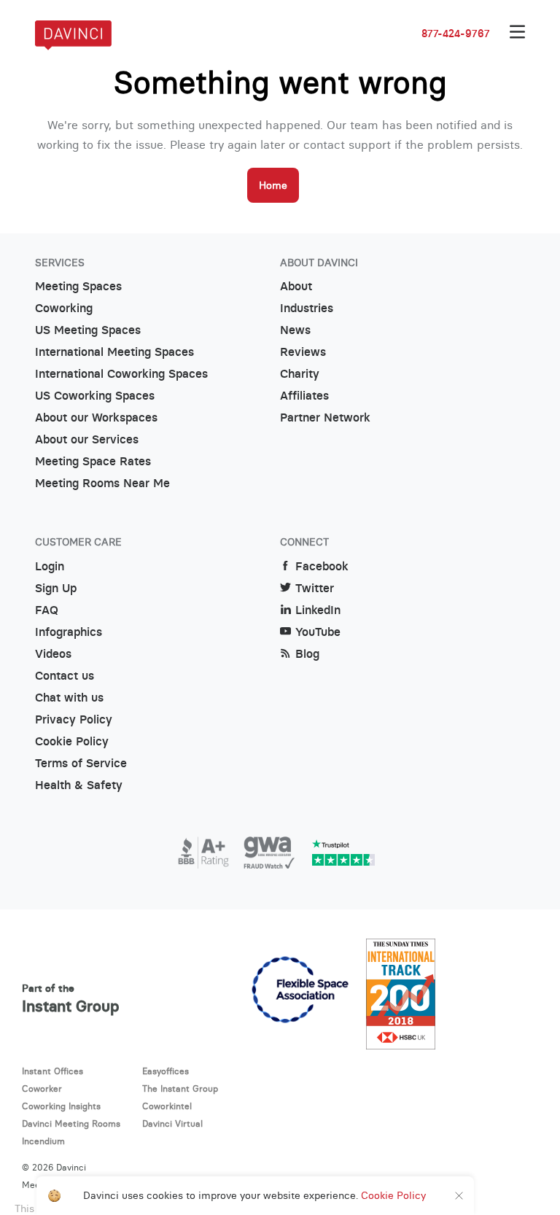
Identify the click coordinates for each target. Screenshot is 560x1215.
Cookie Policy (72, 741)
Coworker (42, 1088)
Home (273, 185)
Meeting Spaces (78, 286)
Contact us (64, 676)
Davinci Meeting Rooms (71, 1123)
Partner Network (325, 417)
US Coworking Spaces (95, 396)
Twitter (314, 588)
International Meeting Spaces (114, 352)
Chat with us (69, 697)
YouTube (318, 632)
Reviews (303, 352)
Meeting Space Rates (93, 461)
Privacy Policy (73, 719)
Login (49, 566)
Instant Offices (52, 1070)
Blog (307, 654)
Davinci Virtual (172, 1123)
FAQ (46, 610)
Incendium (43, 1141)
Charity (299, 374)
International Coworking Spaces (121, 374)
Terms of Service (81, 763)
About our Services (87, 439)
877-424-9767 (455, 33)
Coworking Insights (61, 1106)
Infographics (68, 632)
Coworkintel (167, 1106)
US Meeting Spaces (88, 330)
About (296, 286)
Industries (306, 308)
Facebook (322, 566)
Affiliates (304, 396)
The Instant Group (180, 1088)
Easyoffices (165, 1070)
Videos (53, 654)
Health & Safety (78, 785)
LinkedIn (318, 610)
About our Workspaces (96, 417)
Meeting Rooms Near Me (102, 483)
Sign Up (56, 588)
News (295, 330)
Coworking (64, 308)
